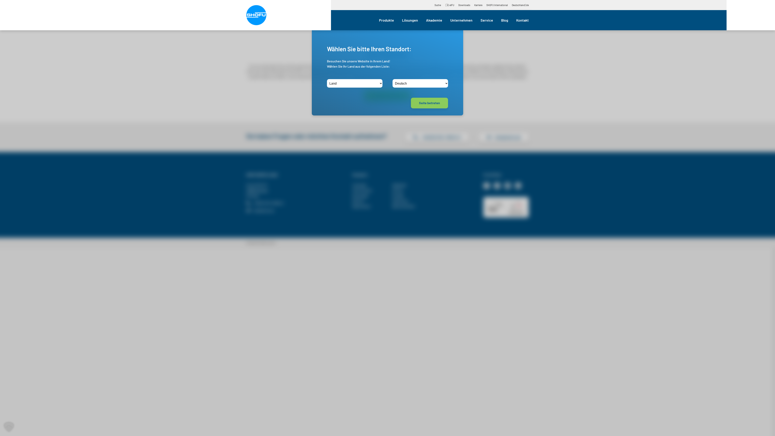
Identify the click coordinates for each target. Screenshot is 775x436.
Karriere (478, 5)
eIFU (451, 5)
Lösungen (410, 20)
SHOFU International (497, 5)
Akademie (434, 20)
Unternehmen (461, 20)
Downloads (464, 5)
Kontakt (522, 20)
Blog (504, 20)
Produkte (386, 20)
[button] (9, 427)
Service (487, 20)
